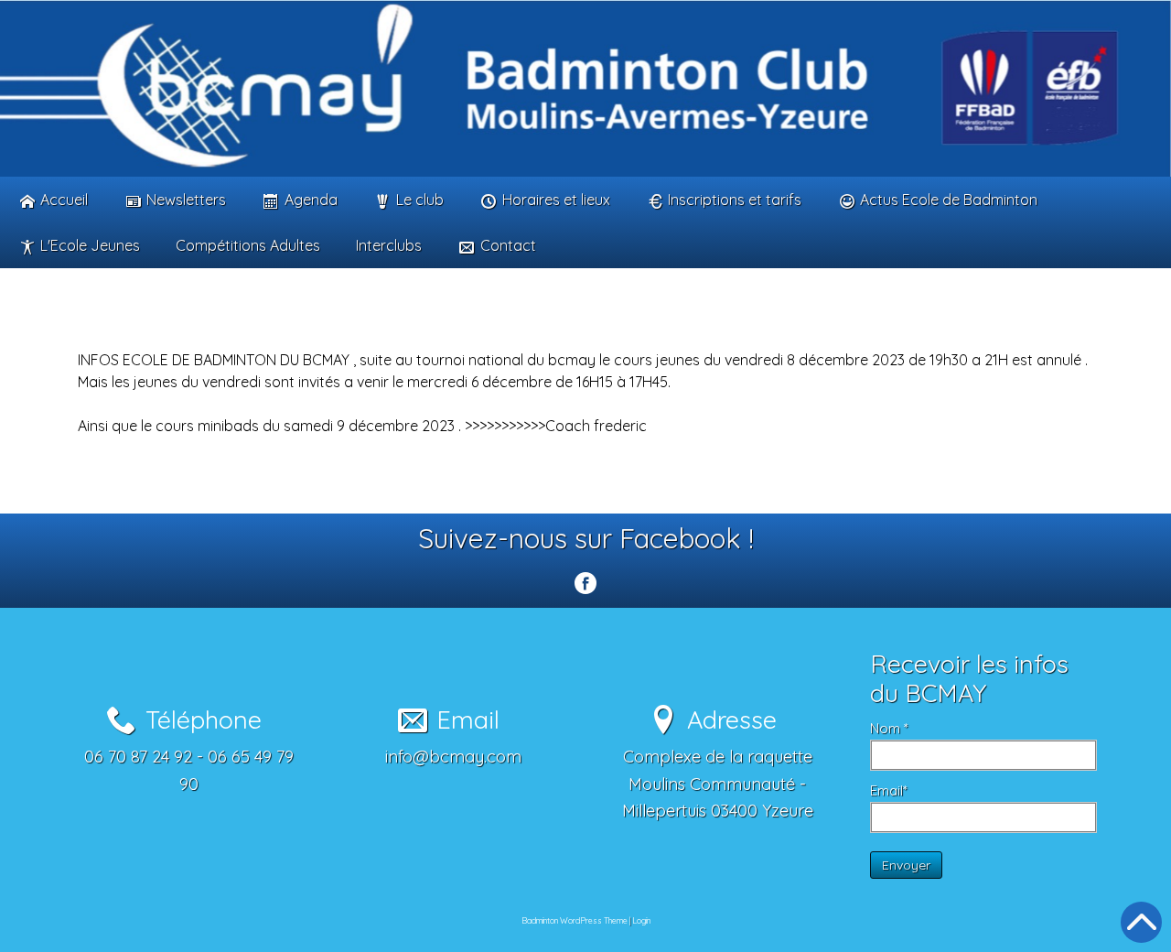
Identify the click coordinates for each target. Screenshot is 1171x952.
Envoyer (906, 865)
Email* (889, 790)
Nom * (889, 728)
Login (641, 920)
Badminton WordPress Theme (574, 920)
